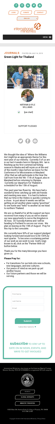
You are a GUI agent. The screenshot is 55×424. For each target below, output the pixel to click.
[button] (45, 37)
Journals (12, 53)
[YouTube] (39, 5)
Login (13, 12)
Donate (26, 12)
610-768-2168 (27, 411)
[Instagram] (22, 5)
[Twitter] (34, 5)
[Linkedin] (28, 5)
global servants (27, 397)
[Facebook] (16, 5)
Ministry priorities (27, 403)
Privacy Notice (41, 418)
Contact (40, 12)
